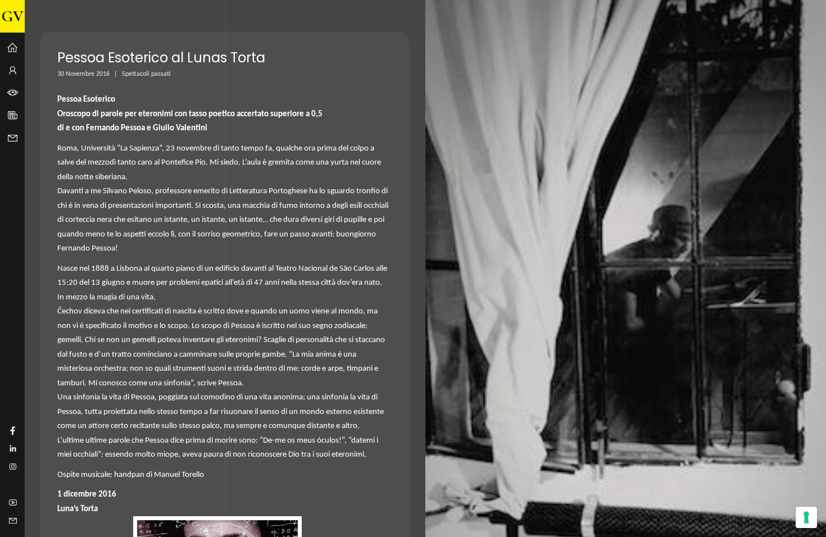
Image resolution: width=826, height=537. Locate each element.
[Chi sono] (12, 71)
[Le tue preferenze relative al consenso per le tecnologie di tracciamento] (806, 517)
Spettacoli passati (146, 74)
